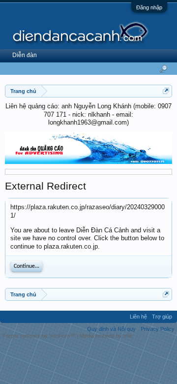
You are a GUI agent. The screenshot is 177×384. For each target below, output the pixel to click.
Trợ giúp (162, 317)
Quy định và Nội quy (111, 329)
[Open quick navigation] (166, 91)
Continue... (26, 266)
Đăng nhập (149, 7)
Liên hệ (138, 317)
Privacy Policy (158, 329)
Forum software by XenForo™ (39, 336)
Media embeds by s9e (106, 336)
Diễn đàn (24, 55)
